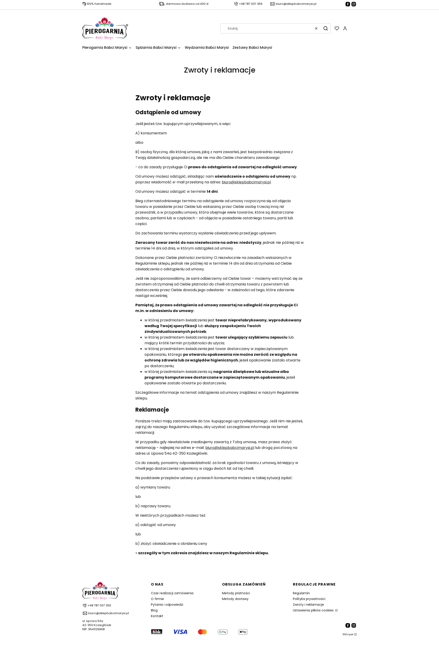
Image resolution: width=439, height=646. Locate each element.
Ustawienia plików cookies (314, 610)
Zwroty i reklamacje (308, 604)
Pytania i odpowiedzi (167, 604)
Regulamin (301, 593)
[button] (325, 28)
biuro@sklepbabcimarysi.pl (246, 182)
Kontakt (157, 616)
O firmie (157, 599)
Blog (154, 610)
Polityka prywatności (309, 599)
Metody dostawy (235, 599)
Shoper (349, 634)
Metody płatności (236, 593)
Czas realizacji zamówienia (172, 593)
